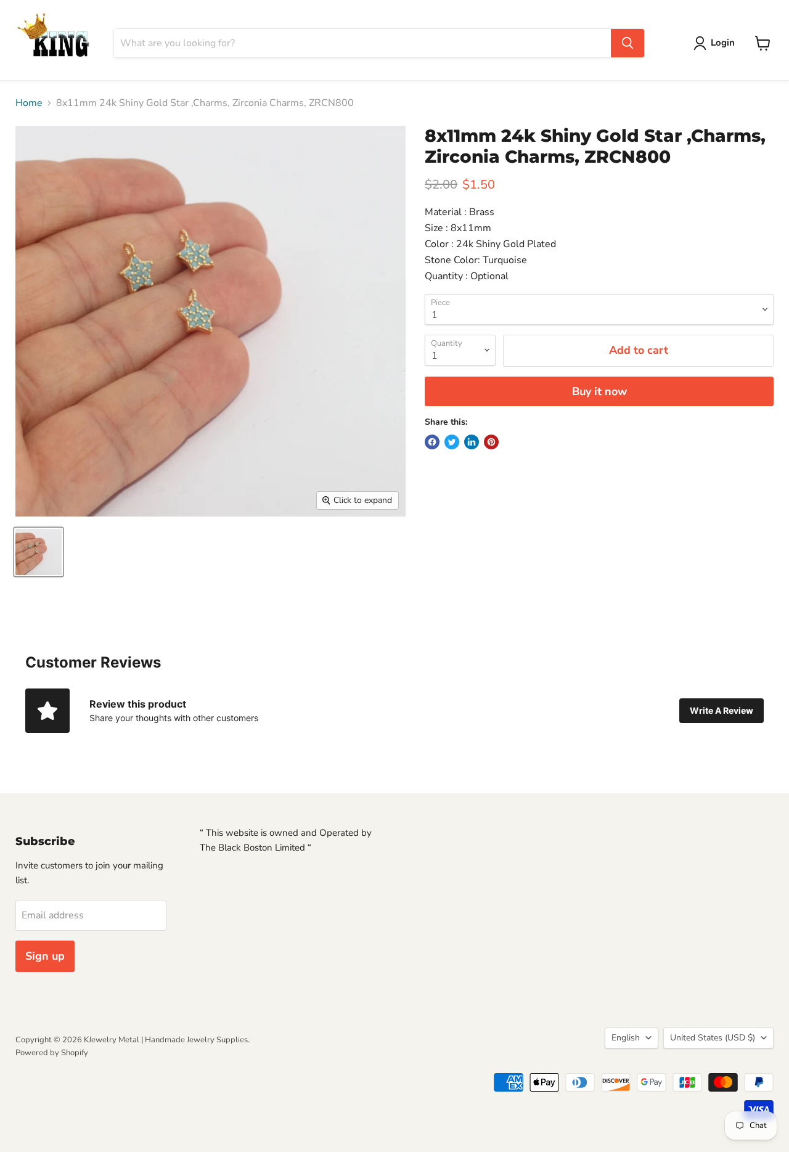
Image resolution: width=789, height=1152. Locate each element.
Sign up (45, 956)
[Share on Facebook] (432, 442)
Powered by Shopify (51, 1052)
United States (712, 1038)
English (625, 1038)
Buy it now (599, 391)
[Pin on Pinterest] (491, 442)
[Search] (627, 43)
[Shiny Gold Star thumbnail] (38, 552)
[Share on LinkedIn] (471, 442)
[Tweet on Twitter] (451, 442)
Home (29, 102)
